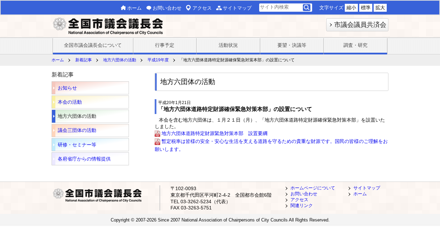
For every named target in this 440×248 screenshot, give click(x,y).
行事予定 (164, 45)
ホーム (134, 8)
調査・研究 (355, 45)
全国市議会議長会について (93, 45)
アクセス (202, 8)
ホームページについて (312, 187)
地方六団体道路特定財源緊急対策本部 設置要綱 (214, 133)
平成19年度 (158, 60)
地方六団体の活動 (119, 60)
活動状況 (228, 45)
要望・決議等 (291, 45)
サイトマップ (237, 8)
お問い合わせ (167, 8)
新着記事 (83, 60)
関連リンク (301, 205)
